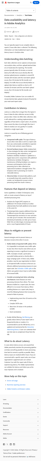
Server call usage (12, 381)
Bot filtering (26, 317)
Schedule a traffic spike (25, 268)
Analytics (19, 15)
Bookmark (8, 31)
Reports (11, 36)
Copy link (17, 31)
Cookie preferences (18, 453)
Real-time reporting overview (16, 385)
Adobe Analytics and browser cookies (18, 389)
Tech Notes (28, 15)
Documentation (9, 15)
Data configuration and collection (23, 36)
